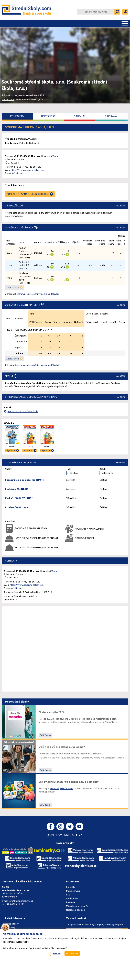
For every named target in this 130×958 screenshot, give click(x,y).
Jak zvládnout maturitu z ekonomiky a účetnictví (69, 781)
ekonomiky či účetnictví (61, 788)
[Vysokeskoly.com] (81, 850)
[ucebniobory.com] (49, 858)
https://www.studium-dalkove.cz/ (28, 170)
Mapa (55, 156)
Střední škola (8, 99)
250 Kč (12, 446)
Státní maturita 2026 (51, 712)
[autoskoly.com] (17, 865)
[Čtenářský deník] (81, 865)
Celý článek (45, 735)
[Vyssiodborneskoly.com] (112, 850)
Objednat (10, 450)
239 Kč (29, 446)
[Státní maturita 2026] (19, 721)
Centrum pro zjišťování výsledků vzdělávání (37, 294)
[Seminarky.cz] (49, 850)
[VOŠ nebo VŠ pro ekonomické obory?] (19, 756)
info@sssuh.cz (19, 173)
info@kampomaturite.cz (21, 900)
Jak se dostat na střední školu (23, 411)
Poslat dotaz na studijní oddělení (28, 194)
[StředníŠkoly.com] (27, 10)
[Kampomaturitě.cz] (17, 850)
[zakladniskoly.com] (81, 858)
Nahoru (120, 205)
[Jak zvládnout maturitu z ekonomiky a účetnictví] (19, 791)
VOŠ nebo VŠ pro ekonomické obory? (62, 746)
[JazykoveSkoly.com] (112, 858)
